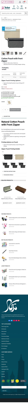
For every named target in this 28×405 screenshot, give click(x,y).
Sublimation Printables (6, 343)
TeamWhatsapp (14, 8)
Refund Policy (4, 361)
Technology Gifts (4, 326)
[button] (3, 38)
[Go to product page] (7, 190)
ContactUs (17, 8)
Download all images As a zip (9, 94)
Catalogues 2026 (4, 369)
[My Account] (20, 2)
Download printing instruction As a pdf (11, 96)
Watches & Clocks (5, 338)
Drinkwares (3, 329)
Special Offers (4, 366)
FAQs (2, 357)
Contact (3, 371)
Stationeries (3, 331)
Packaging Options (9, 88)
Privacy (2, 359)
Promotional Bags (5, 336)
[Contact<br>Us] (18, 6)
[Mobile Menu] (25, 8)
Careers (3, 374)
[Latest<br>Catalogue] (21, 6)
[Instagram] (16, 320)
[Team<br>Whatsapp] (14, 6)
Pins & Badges (4, 346)
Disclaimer (3, 364)
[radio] (9, 102)
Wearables (3, 333)
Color (2, 101)
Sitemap (3, 376)
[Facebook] (9, 320)
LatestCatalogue (21, 8)
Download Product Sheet (8, 97)
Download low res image (8, 93)
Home (2, 354)
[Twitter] (12, 320)
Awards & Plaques (5, 341)
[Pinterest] (14, 320)
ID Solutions (3, 348)
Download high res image (8, 92)
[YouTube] (19, 320)
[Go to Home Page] (1, 18)
